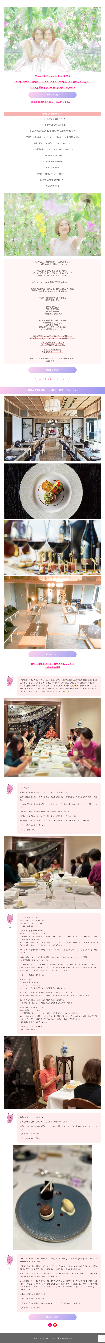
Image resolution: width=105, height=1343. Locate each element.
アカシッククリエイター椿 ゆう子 (48, 1338)
